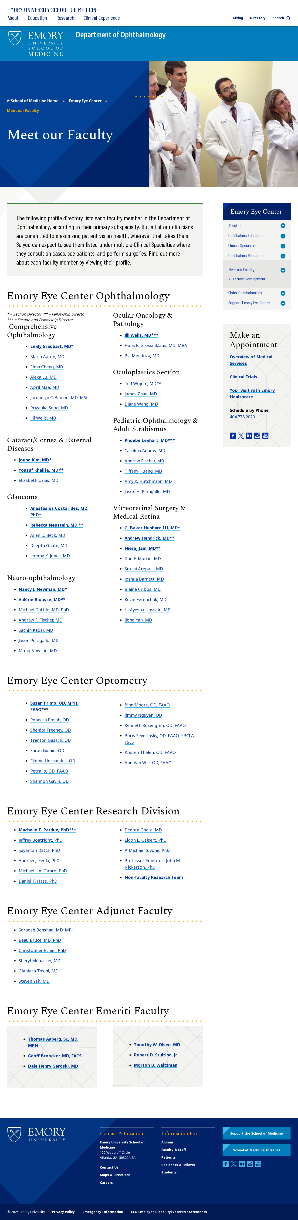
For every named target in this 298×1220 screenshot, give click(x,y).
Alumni (167, 1142)
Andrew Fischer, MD (144, 461)
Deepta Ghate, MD (49, 545)
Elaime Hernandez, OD (52, 760)
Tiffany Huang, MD (143, 471)
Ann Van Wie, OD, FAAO (148, 762)
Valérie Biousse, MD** (42, 599)
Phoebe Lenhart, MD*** (150, 440)
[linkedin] (242, 1165)
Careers (106, 1182)
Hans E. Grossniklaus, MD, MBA (156, 345)
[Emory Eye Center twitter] (241, 437)
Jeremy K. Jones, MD (50, 555)
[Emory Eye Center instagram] (257, 437)
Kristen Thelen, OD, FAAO (150, 752)
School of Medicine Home (34, 100)
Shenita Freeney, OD (50, 730)
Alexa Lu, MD (43, 377)
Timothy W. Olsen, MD (157, 1044)
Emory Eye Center (85, 100)
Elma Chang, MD (46, 367)
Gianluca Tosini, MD (38, 971)
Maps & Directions (115, 1175)
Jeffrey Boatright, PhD (40, 840)
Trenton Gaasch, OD (50, 740)
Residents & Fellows (178, 1165)
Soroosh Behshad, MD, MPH (47, 930)
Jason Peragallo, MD (39, 640)
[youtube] (258, 1165)
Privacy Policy (63, 1212)
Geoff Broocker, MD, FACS (54, 1056)
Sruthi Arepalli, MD (144, 568)
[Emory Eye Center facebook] (233, 437)
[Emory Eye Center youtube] (265, 437)
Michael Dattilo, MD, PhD (44, 609)
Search (278, 18)
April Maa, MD (44, 387)
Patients (168, 1157)
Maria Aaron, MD (47, 356)
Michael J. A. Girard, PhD (43, 871)
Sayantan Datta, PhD (39, 850)
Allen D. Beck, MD (47, 535)
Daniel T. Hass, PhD (38, 881)
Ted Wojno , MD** (143, 383)
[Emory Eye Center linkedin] (249, 437)
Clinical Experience (102, 17)
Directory (258, 18)
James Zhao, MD (141, 394)
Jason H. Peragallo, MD (147, 491)
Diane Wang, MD (141, 404)
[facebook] (226, 1165)
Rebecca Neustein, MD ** (56, 525)
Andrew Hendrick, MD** (149, 538)
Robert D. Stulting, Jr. (156, 1055)
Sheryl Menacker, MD (40, 960)
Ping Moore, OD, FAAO (147, 705)
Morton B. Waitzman (155, 1065)
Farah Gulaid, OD (47, 750)
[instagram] (250, 1165)
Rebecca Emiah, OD (49, 720)
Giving (238, 18)
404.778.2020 (242, 417)
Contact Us (109, 1167)
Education (37, 17)
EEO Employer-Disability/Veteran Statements (169, 1212)
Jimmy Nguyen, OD (143, 715)
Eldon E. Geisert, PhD (145, 840)
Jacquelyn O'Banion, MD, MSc (59, 397)
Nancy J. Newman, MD (42, 589)
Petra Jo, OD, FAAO (49, 771)
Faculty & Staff (173, 1149)
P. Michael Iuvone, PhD (147, 850)
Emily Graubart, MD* (52, 346)
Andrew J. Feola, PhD (39, 860)
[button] (257, 211)
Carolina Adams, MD (145, 450)
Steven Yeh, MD (34, 981)
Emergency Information (103, 1212)
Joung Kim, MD (34, 460)
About (12, 17)
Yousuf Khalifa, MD (41, 470)
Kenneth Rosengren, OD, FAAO (155, 725)
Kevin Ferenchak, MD (145, 599)
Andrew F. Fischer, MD (40, 620)
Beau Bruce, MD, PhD (40, 940)
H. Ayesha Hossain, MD (148, 609)
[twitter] (234, 1165)
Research (65, 17)
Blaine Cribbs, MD (143, 589)
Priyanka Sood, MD (49, 407)
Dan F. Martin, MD (143, 558)
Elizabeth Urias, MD (38, 480)
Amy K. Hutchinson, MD (148, 481)
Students (169, 1172)
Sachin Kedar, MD (36, 630)
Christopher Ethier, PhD (42, 950)
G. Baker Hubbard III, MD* (152, 528)
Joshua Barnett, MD (144, 579)
